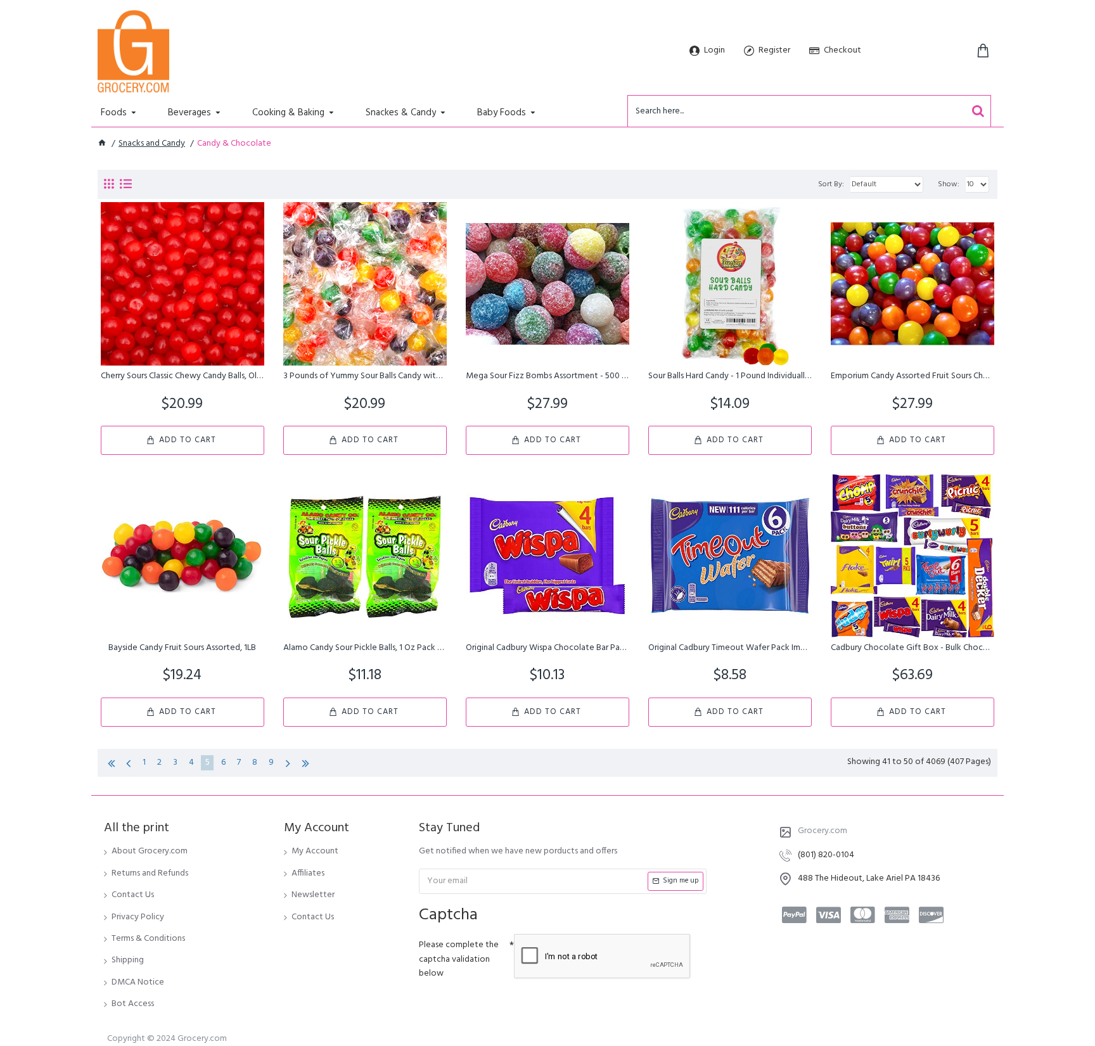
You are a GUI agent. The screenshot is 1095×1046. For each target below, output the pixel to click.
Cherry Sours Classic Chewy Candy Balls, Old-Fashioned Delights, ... (182, 376)
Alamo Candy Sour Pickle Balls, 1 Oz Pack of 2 (365, 648)
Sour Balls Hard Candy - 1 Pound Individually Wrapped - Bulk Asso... (730, 376)
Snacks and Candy (151, 144)
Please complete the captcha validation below (459, 959)
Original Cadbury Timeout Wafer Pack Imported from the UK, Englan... (730, 648)
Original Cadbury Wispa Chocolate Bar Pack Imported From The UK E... (547, 648)
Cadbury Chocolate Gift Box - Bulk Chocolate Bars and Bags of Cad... (912, 648)
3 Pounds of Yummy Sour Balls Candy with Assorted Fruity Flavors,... (365, 376)
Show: (948, 184)
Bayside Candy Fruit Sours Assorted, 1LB (182, 648)
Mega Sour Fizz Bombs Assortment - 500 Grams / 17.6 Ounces (547, 376)
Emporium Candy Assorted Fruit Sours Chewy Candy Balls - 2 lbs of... (912, 376)
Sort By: (831, 184)
